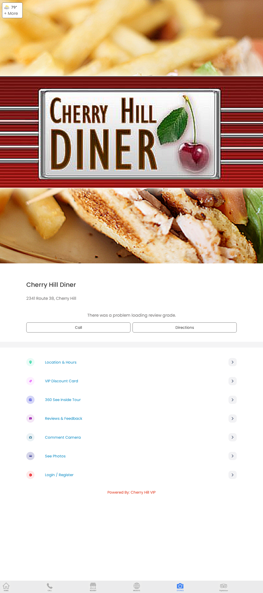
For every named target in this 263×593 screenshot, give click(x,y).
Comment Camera (63, 437)
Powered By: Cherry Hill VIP (131, 492)
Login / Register (59, 474)
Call (78, 327)
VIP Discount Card (61, 381)
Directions (184, 327)
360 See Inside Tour (63, 399)
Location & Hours (60, 362)
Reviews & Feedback (63, 418)
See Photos (55, 456)
